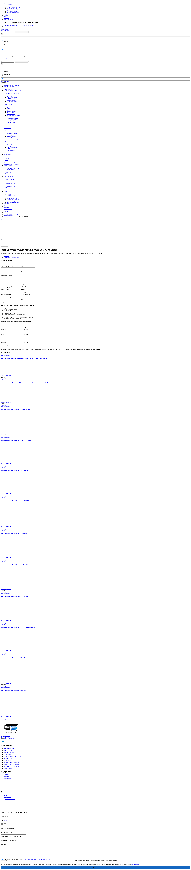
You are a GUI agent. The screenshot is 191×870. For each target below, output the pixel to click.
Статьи (5, 803)
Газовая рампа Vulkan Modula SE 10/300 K (14, 470)
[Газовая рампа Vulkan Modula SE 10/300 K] (18, 491)
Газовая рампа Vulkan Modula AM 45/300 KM (15, 409)
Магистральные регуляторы (14, 115)
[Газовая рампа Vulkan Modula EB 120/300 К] (18, 524)
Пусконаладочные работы (13, 10)
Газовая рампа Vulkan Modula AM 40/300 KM (15, 533)
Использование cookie (9, 786)
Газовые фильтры (9, 172)
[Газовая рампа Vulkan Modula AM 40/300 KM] (22, 555)
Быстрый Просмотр (6, 375)
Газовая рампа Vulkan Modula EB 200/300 (14, 596)
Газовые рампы (7, 128)
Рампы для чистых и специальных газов (15, 130)
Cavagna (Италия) (11, 114)
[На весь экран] (4, 823)
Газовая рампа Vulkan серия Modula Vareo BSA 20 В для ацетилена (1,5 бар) (25, 383)
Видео (5, 805)
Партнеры (6, 784)
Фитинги (7, 173)
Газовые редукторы (10, 179)
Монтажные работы (12, 8)
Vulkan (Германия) (11, 100)
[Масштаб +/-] (5, 823)
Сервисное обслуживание (13, 12)
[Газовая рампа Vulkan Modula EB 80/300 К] (17, 586)
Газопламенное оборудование (11, 85)
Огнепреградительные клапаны (13, 168)
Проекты (6, 15)
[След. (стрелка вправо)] (2, 824)
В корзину (3, 378)
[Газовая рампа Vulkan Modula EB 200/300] (19, 617)
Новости (6, 801)
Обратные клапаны (10, 169)
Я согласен (95, 867)
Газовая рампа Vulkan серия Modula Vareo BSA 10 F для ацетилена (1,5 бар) (25, 358)
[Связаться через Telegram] (3, 742)
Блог (5, 16)
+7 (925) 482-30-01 (5, 737)
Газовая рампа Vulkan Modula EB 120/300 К (15, 501)
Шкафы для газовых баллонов (11, 162)
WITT (6, 160)
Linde (8, 107)
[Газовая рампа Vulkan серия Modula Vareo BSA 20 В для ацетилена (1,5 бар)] (36, 399)
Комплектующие (8, 165)
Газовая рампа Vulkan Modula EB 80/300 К (14, 565)
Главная (6, 211)
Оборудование (7, 797)
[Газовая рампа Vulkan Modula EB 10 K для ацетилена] (37, 648)
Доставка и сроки (8, 782)
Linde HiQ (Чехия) (11, 96)
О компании (7, 1)
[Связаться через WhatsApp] (1, 742)
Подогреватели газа (9, 86)
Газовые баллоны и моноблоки (11, 164)
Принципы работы (8, 780)
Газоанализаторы (8, 154)
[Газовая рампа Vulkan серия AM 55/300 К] (16, 680)
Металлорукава (9, 171)
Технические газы (9, 104)
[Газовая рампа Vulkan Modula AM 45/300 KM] (21, 430)
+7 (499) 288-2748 (28, 25)
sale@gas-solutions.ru (9, 25)
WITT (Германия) (12, 119)
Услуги (5, 3)
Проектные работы (11, 5)
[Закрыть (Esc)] (1, 823)
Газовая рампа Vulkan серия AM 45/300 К (14, 690)
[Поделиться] (2, 823)
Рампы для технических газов (12, 142)
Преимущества (7, 778)
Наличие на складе (8, 176)
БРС (6, 187)
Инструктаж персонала (12, 11)
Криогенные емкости (9, 87)
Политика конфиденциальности (12, 788)
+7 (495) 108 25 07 (5, 736)
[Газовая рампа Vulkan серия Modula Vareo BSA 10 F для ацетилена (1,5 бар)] (26, 373)
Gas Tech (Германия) (12, 101)
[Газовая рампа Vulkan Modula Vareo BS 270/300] (22, 461)
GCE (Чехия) (10, 108)
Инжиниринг (10, 4)
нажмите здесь (135, 864)
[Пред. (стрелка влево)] (1, 824)
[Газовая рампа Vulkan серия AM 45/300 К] (19, 714)
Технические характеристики (11, 257)
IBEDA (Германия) (11, 112)
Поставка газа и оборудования (14, 7)
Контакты (6, 18)
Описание (6, 256)
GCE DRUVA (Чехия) (12, 98)
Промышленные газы (9, 799)
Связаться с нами (5, 30)
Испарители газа (8, 89)
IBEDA (7, 158)
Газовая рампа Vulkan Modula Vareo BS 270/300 (16, 440)
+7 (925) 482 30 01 (18, 25)
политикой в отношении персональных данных (37, 859)
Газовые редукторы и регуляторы (12, 90)
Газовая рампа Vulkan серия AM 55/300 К (14, 658)
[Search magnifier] (2, 34)
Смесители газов (8, 155)
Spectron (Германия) (12, 97)
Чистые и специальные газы (12, 93)
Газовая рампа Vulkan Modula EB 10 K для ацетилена (18, 627)
